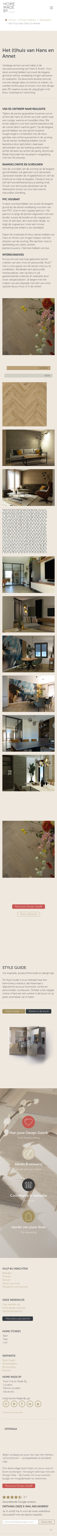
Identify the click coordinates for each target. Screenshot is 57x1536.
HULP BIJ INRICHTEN (15, 1382)
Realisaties (45, 19)
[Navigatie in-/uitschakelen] (51, 7)
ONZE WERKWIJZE (13, 1413)
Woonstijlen (9, 1481)
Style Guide (8, 1474)
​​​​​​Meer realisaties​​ (28, 1028)
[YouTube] (38, 1518)
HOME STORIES (11, 1445)
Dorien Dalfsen (27, 19)
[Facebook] (22, 1518)
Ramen (6, 1393)
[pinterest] (14, 1518)
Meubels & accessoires (15, 1400)
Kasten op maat (11, 1397)
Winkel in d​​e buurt (38, 1125)
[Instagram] (6, 1518)
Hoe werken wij (11, 1418)
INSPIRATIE (9, 1469)
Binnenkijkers (9, 1477)
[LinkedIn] (30, 1518)
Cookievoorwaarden (12, 1526)
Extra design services (13, 1421)
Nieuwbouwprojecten (17, 1432)
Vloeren (6, 1390)
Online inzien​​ (12, 1125)
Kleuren (6, 1484)
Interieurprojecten (12, 1425)
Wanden (7, 1387)
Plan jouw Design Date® (28, 1020)
